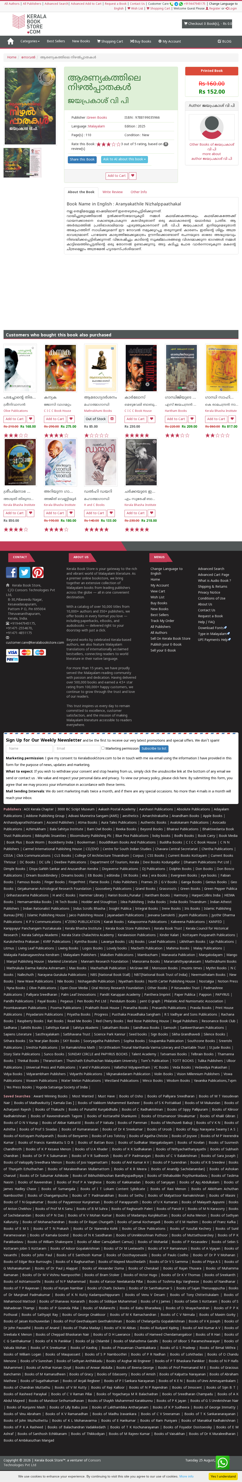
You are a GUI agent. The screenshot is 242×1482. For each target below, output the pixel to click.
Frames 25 (149, 882)
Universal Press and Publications (50, 1068)
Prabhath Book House (102, 1008)
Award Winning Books (51, 1097)
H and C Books (94, 505)
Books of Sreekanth (219, 1275)
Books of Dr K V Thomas (180, 1275)
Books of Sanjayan (160, 1183)
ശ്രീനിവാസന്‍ (15, 405)
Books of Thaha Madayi (81, 1328)
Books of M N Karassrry (206, 1209)
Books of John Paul (36, 1255)
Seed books (138, 1035)
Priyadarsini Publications (44, 1015)
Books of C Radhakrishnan (142, 1110)
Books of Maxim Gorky (217, 1315)
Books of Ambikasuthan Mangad (29, 1441)
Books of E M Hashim (181, 1222)
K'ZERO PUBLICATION (82, 922)
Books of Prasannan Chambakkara (129, 1348)
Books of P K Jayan (171, 1401)
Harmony (181, 896)
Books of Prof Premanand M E (182, 1368)
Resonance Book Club (218, 1021)
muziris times (192, 968)
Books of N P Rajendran (148, 1388)
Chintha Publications (217, 849)
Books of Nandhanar (219, 1282)
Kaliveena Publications (188, 922)
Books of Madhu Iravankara (114, 1414)
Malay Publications (207, 949)
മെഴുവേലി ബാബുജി (141, 405)
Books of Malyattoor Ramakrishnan (176, 1196)
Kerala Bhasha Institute (221, 411)
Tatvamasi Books (173, 1054)
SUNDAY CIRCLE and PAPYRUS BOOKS (98, 1054)
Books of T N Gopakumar (23, 1202)
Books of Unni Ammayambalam (211, 1381)
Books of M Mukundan (202, 1103)
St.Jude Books (220, 1048)
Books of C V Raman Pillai (71, 1394)
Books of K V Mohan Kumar (90, 1216)
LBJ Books (137, 942)
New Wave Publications (35, 982)
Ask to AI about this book (123, 159)
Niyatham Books (131, 982)
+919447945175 (194, 4)
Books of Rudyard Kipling (159, 1328)
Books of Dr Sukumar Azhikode (44, 1176)
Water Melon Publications (81, 1081)
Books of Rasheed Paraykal (25, 1394)
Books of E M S (16, 1229)
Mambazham (147, 955)
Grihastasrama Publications (27, 896)
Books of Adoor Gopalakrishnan (75, 1249)
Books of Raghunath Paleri (132, 1209)
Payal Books (46, 1002)
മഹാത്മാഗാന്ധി (96, 405)
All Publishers (32, 4)
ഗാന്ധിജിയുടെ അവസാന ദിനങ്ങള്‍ (197, 397)
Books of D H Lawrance (111, 1335)
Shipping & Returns (212, 587)
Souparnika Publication (166, 1041)
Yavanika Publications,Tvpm (215, 1081)
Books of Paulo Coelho (169, 1255)
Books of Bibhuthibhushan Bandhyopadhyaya (108, 1176)
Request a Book (115, 4)
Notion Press (228, 982)
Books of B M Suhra (92, 1209)
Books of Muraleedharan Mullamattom (78, 1169)
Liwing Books (68, 949)
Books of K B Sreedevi (207, 1163)
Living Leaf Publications (36, 949)
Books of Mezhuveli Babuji (171, 1123)
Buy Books (142, 42)
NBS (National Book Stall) (110, 975)
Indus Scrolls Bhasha (89, 909)
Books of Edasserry (112, 1375)
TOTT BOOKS (183, 1061)
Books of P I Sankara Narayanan (129, 1381)
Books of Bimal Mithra (217, 1348)
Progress (101, 1015)
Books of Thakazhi (50, 1110)
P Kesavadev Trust (185, 988)
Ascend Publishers (60, 823)
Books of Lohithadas (186, 1355)
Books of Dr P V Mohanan (214, 1255)
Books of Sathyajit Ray (40, 1315)
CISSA (8, 856)
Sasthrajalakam (47, 1035)
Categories (29, 41)
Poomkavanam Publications (25, 1008)
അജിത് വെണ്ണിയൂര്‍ (60, 499)
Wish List (136, 9)
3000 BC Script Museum (76, 810)
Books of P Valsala (99, 1123)
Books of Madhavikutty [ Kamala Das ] (44, 1103)
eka (144, 876)
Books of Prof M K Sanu (54, 1209)
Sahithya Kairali (57, 1028)
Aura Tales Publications (119, 823)
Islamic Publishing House (46, 915)
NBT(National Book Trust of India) (160, 975)
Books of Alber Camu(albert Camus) (105, 1242)
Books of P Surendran (169, 1163)
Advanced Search (56, 4)
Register (214, 9)
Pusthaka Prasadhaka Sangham (136, 1015)
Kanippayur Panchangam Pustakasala (32, 929)
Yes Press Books (19, 1088)
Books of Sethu (130, 1196)
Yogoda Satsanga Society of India (62, 1088)
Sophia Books (134, 1041)
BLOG (226, 42)
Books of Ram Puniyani (158, 1421)
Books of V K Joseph (204, 1322)
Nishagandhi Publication (96, 982)
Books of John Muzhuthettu (26, 1421)
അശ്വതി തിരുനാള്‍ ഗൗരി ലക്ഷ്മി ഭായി (35, 499)
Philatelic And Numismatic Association (193, 1002)
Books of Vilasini (222, 1196)
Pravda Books (201, 1008)
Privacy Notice (209, 593)
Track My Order (162, 621)
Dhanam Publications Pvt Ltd (206, 863)
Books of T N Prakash (51, 1229)
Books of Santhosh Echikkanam (42, 1434)
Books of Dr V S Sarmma (168, 1262)
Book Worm (35, 843)
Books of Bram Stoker (102, 1275)
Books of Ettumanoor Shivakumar (168, 1116)
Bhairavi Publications (183, 829)
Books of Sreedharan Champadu (187, 1394)
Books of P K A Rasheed (23, 1428)
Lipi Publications (221, 942)
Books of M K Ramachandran (133, 1315)
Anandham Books (185, 816)
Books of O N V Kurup (21, 1123)
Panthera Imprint (157, 995)
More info (186, 1476)
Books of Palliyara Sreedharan (170, 1097)
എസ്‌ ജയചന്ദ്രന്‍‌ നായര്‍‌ (184, 405)
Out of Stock (96, 419)
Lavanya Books (113, 942)
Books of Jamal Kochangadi (138, 1222)
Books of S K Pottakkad (162, 1103)
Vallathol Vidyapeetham (132, 1068)
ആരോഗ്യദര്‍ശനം (100, 397)
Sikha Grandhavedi (186, 1035)
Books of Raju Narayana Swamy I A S (205, 1130)
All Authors (11, 4)
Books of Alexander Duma (103, 1269)
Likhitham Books (192, 942)
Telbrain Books (202, 1054)
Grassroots (168, 889)
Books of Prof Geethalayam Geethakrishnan (87, 1322)
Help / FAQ (206, 622)
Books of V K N (208, 1123)
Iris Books (192, 909)
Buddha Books (171, 843)
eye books (209, 876)
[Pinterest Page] (38, 577)
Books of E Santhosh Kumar (79, 1255)
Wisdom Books (178, 1081)
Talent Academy (143, 1054)
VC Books (161, 1068)
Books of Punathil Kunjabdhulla (93, 1110)
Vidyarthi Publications (85, 1074)
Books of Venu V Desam (145, 1295)
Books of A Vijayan (205, 1249)
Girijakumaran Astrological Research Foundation (54, 889)
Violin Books (163, 1074)
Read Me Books (79, 1021)
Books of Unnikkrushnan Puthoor (142, 1236)
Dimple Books (14, 869)
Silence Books (214, 1035)
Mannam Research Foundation (104, 962)
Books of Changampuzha (47, 1196)
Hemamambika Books (34, 902)
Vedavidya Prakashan (211, 1068)
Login (232, 9)
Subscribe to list (154, 749)
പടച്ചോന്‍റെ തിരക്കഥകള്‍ (27, 397)
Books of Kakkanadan (123, 1183)
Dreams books (72, 876)
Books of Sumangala (58, 1189)
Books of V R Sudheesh (90, 1156)
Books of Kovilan (190, 1143)
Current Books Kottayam (187, 856)
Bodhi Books (184, 836)
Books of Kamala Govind (49, 1236)
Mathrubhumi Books (98, 411)
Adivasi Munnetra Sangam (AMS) (93, 816)
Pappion (205, 995)
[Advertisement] (121, 287)
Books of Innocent (187, 1388)
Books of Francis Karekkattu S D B (46, 1143)
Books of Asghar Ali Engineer (128, 1361)
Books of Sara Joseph (218, 1156)
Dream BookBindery (41, 876)
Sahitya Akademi (85, 1028)
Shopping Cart (159, 9)
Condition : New (137, 135)
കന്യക (50, 397)
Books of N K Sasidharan (92, 1236)
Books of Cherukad (143, 1269)
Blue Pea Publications (132, 836)
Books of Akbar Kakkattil (61, 1123)
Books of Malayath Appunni (203, 1202)
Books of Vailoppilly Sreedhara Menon (33, 1163)
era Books (159, 876)
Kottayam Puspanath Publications (208, 935)
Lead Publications (162, 942)
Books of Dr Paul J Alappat (56, 1269)
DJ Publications (153, 869)
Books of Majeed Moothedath (122, 1262)
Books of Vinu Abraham (22, 1414)
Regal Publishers (185, 1021)
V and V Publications (94, 1068)
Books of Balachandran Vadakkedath (77, 1428)
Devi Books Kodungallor (161, 863)
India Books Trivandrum (188, 902)
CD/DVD (92, 849)
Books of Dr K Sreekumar (122, 1130)
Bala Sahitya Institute (66, 829)
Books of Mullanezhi (99, 1308)
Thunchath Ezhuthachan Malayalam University (101, 1061)
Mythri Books (216, 968)
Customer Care (176, 4)
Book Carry (206, 836)
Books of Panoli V (170, 1209)
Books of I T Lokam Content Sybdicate (112, 1189)
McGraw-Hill (139, 968)
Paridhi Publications (19, 1002)
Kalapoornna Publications (147, 922)
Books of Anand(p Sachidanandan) (178, 1169)
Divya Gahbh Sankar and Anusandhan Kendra (63, 869)
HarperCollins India (206, 896)
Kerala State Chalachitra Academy (87, 935)
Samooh (169, 1028)
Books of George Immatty (214, 1408)
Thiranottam (52, 1061)
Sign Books (159, 1035)
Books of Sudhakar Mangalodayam (145, 1143)
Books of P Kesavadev (189, 1242)
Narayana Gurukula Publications (62, 975)
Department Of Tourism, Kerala (114, 863)
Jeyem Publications (193, 915)
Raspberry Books (30, 1021)
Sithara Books (14, 1041)
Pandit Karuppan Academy (120, 995)
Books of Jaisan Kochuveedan (27, 1322)
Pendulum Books (123, 1002)
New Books (81, 41)
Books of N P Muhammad (64, 1282)
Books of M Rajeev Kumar (129, 1434)
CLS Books (62, 856)
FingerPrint (77, 882)
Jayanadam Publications (125, 915)
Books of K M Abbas (120, 1328)
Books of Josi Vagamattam (87, 1163)
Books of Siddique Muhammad (113, 1302)
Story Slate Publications (22, 1054)
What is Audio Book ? (214, 581)
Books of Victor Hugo (140, 1275)
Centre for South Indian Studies (127, 849)
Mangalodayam (211, 955)
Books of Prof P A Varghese (79, 1183)
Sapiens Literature (18, 1035)
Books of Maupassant (62, 1355)
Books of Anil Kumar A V (130, 1163)
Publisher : (89, 118)
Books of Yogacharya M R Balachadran (127, 1394)
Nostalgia (206, 982)
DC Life (44, 863)
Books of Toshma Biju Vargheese (173, 1282)
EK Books (130, 876)
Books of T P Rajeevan (21, 1288)
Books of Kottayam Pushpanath (29, 1136)
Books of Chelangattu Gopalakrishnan (155, 1322)
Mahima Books (178, 949)
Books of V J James (155, 1302)
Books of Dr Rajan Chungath (91, 1222)
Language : (88, 127)
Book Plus (14, 843)
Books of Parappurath (121, 1202)
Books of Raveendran (35, 1183)
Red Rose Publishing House (148, 1021)
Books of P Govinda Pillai (58, 1308)
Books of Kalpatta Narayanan (182, 1375)
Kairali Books (114, 922)
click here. (180, 778)
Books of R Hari (208, 1335)
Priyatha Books (79, 1015)
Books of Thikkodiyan (87, 1434)
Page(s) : (81, 135)
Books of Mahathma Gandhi (135, 1341)
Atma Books (87, 823)
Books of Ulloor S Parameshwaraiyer (191, 1341)
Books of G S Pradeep (177, 1348)
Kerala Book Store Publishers (127, 929)
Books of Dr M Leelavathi (124, 1249)
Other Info (139, 192)
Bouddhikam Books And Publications (127, 843)
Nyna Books (15, 988)
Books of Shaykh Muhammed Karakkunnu (120, 1401)
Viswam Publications (41, 1081)
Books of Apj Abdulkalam (199, 1183)
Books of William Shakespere (50, 1242)
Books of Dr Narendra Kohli (95, 1229)
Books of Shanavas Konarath (62, 1302)
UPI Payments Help (213, 640)
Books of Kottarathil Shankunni (112, 1116)
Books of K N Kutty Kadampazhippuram (87, 1295)
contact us (27, 778)
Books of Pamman (132, 1123)
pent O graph (150, 1002)
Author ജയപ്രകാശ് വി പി (212, 106)
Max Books (77, 968)
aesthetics (130, 816)
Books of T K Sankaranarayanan (209, 1414)
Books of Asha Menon (188, 1216)
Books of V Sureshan (36, 1361)
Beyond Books (151, 829)
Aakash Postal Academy (117, 810)
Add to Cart (117, 176)
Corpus (138, 856)
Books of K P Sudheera (171, 1408)
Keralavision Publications (137, 935)
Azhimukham (36, 829)
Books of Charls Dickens (106, 1288)
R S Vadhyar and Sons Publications (190, 1015)
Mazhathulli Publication (108, 968)
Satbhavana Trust (76, 1035)
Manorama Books (146, 962)
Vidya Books (13, 1074)
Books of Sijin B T (220, 1388)
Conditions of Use (211, 599)
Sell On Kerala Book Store (170, 639)
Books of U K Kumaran (159, 1202)
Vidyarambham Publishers (46, 1074)
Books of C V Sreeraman (160, 1414)
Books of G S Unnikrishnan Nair (214, 1401)
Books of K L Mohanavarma (74, 1421)
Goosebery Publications (113, 889)
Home (12, 58)
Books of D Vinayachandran (187, 1308)
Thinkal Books (28, 1061)
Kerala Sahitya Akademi (40, 935)
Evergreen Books (184, 876)
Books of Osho (131, 1097)
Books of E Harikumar (118, 1421)
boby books (161, 836)
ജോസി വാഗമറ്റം (57, 405)
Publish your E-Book (166, 645)
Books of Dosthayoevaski (126, 1255)
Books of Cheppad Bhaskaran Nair (62, 1335)
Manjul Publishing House (25, 962)
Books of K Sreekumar (48, 1348)
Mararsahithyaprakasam (182, 962)
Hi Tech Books (66, 902)
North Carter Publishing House (171, 982)
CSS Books (155, 856)
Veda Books (182, 1068)
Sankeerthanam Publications (202, 1028)
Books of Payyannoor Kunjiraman (74, 1202)
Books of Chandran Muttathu (27, 1388)
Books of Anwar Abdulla (93, 1368)
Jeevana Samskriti (161, 915)
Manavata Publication (178, 955)
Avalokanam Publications (189, 823)
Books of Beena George (135, 1368)
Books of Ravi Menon (168, 1189)
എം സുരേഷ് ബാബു (141, 499)
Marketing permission (121, 749)
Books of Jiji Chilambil (92, 1341)
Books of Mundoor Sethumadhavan (56, 1401)
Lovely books (117, 949)
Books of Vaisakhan (169, 1434)
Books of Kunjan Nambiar (63, 1288)
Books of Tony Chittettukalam (194, 1295)
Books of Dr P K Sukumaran (44, 1156)
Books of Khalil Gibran (217, 1116)
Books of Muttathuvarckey (192, 1236)
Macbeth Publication (146, 949)
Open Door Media (74, 988)
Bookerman (86, 843)
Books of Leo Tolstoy (108, 1136)
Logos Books (92, 949)
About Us (205, 605)
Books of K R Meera (130, 1169)
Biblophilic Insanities (50, 836)
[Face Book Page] (12, 577)
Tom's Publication (155, 1061)
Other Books (157, 988)
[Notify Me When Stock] (112, 419)
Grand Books (145, 889)
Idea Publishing (132, 902)
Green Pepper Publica (220, 889)
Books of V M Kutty (70, 1388)
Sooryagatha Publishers (101, 1041)
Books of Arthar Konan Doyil (48, 1368)
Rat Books (55, 1021)
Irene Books (171, 909)
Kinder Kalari (169, 935)
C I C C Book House (57, 411)
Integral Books (146, 909)
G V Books (169, 882)
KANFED (215, 922)
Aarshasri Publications (156, 810)
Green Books (190, 889)
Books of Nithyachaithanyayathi (181, 1149)
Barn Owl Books (99, 829)
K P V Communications (43, 922)
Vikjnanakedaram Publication (128, 1074)
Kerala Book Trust (168, 929)
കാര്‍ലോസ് (135, 397)
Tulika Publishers (210, 1061)
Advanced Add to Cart (86, 4)
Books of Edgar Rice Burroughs (28, 1262)
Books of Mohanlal (153, 1242)
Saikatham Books (115, 1028)
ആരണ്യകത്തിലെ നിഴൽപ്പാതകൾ (104, 83)
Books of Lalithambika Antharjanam (120, 1408)
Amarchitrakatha (155, 816)
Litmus (9, 949)
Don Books (204, 869)
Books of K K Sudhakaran (132, 1149)
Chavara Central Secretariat (176, 849)
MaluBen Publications (117, 955)
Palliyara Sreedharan (41, 995)
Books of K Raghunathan (75, 1262)
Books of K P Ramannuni (167, 1249)
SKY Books (71, 1041)
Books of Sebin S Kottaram (195, 1302)
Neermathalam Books (208, 975)
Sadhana (10, 1028)
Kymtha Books (85, 942)
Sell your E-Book (163, 651)
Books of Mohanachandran (43, 1222)
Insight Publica (120, 909)
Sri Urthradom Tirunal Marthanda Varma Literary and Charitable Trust (152, 1048)
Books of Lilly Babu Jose (68, 1408)
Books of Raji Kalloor (108, 1388)
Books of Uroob (159, 1130)
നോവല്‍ (28, 58)
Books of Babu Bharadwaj (140, 1308)
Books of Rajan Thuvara (182, 1269)
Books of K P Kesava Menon (48, 1149)
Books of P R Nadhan (148, 1355)
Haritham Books (176, 411)
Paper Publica (184, 995)
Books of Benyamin (72, 1136)
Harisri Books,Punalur (124, 896)
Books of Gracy (81, 1375)
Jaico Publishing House (86, 915)
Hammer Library (91, 896)
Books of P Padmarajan (132, 1156)
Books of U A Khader (91, 1149)
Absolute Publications (193, 810)
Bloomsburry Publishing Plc (91, 836)
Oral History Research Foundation (117, 988)
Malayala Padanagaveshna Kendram (31, 955)
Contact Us (137, 4)
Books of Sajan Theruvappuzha (200, 1288)
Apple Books (212, 816)
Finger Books (54, 882)
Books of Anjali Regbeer (81, 1381)
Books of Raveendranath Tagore (56, 1116)
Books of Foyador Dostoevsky (187, 1428)
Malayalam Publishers (79, 955)
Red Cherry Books (109, 1021)
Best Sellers (56, 41)
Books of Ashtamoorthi (22, 1282)
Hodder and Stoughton (99, 902)
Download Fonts (211, 628)
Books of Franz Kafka (219, 1222)
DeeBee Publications (70, 863)
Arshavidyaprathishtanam (23, 823)
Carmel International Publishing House (52, 849)
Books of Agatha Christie (148, 1136)
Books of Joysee (184, 1136)
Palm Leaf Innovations (78, 995)
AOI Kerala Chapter (39, 810)
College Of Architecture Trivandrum (102, 856)
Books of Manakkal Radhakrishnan (208, 1421)
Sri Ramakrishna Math (78, 1048)
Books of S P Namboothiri (106, 1355)
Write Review (113, 192)
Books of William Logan (22, 1355)
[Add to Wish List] (132, 176)
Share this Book (82, 160)
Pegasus (66, 1002)
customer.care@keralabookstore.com (35, 643)
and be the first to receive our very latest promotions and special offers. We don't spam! (112, 740)
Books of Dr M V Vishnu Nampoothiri (51, 1275)
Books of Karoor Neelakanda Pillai (116, 1282)
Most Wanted (83, 1097)
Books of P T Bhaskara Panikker (180, 1361)
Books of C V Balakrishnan (176, 1156)
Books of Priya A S (206, 1262)
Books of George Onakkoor (83, 1315)
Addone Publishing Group (45, 816)
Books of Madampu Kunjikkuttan (141, 1216)
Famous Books (29, 882)
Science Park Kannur (109, 1035)
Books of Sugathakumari (39, 1381)
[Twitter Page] (25, 577)
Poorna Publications (65, 1008)
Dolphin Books (180, 869)
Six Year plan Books (44, 1041)
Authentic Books (153, 823)
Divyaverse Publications (120, 869)
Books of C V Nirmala (178, 1315)
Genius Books (216, 882)
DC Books (27, 863)
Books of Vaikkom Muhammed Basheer (108, 1103)
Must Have (106, 1097)
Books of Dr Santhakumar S (150, 1288)
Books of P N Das (49, 1216)
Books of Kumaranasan (79, 1130)
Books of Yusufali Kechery (190, 1229)
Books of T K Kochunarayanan (134, 1428)
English (119, 9)
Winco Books (153, 1081)
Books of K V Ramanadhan (66, 1414)
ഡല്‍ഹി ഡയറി (98, 491)
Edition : (135, 127)
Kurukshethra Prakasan (21, 942)
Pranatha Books (135, 1008)
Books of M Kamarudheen (45, 1375)
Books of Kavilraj (83, 1348)
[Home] (10, 42)
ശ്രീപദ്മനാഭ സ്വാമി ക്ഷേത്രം (29, 491)
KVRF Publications (57, 942)
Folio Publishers (125, 882)
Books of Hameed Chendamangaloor (163, 1335)
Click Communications (34, 856)
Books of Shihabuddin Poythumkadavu (177, 1176)
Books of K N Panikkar (53, 1341)
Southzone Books (201, 1041)
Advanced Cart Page (213, 575)
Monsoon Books (165, 968)
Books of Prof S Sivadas (38, 1130)
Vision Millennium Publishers (198, 1074)
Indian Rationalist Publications (46, 909)
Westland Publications (122, 1081)
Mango (231, 955)
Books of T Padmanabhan (93, 1196)
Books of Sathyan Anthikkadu (79, 1361)
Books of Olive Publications (143, 1229)
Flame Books (99, 882)
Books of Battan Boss (96, 1143)
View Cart (158, 592)
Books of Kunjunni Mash (26, 1408)
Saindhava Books (146, 1028)
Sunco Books (54, 1054)
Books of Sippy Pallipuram (187, 1110)
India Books (156, 902)
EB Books (95, 876)
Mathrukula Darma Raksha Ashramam (35, 968)
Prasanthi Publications (169, 1008)
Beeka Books (126, 829)
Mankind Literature (62, 962)
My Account (171, 42)
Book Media (228, 836)
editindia (113, 876)
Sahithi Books (31, 1028)
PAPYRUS (222, 995)
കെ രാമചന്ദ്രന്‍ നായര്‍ (223, 405)
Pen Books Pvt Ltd (91, 1002)
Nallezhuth (25, 975)
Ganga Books (191, 882)
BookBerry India (60, 843)
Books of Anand (46, 1328)
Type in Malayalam (212, 634)
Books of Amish (143, 1375)
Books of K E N (170, 1381)
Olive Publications (16, 411)
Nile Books (65, 982)
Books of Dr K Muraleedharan (212, 1434)
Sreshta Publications (41, 1048)
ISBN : (142, 118)
